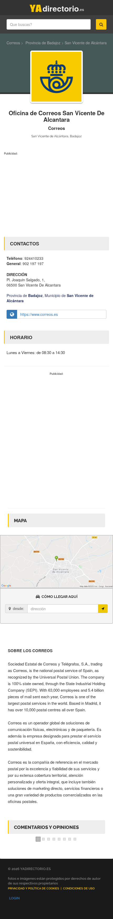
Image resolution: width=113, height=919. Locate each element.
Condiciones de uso (79, 888)
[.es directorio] (36, 7)
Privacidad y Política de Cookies (33, 888)
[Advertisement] (56, 195)
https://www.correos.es (39, 314)
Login (14, 898)
